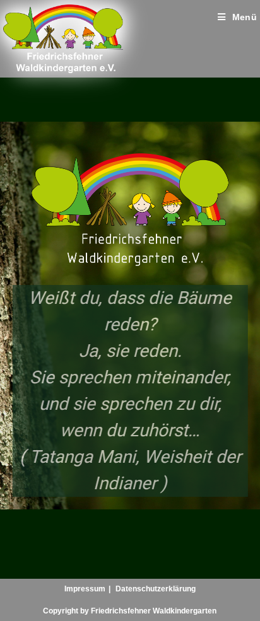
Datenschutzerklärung (155, 588)
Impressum (84, 588)
